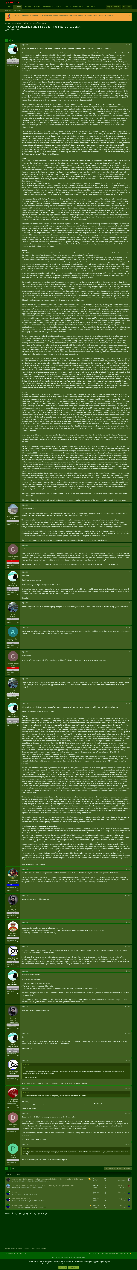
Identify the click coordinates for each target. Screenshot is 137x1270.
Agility (14, 1192)
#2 (129, 505)
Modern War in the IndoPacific (25, 1205)
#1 (129, 45)
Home (9, 7)
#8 (129, 679)
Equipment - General (30, 1194)
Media (66, 7)
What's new (47, 7)
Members (89, 7)
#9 (129, 703)
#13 (129, 947)
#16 (129, 1033)
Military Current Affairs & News (36, 1181)
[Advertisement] (30, 35)
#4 (129, 572)
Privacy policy (113, 1253)
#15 (129, 1007)
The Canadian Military (35, 1188)
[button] (52, 7)
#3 (129, 545)
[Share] (126, 45)
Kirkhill (14, 1194)
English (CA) (22, 1253)
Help (121, 1253)
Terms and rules (103, 1253)
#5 (129, 603)
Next (13, 40)
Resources (77, 7)
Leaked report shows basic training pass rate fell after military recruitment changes (47, 1179)
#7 (129, 652)
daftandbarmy (16, 1188)
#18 (129, 1088)
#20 (129, 1144)
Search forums (18, 10)
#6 (129, 627)
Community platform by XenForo (69, 1257)
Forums (18, 7)
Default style (11, 1253)
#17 (129, 1060)
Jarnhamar (15, 1181)
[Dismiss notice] (129, 15)
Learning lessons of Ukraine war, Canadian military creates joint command (43, 1185)
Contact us (92, 1253)
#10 (129, 869)
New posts (8, 10)
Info (57, 7)
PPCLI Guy (123, 1187)
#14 (129, 971)
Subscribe (27, 7)
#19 (129, 1113)
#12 (129, 922)
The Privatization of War (22, 1198)
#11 (129, 895)
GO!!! (8, 30)
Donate (37, 7)
